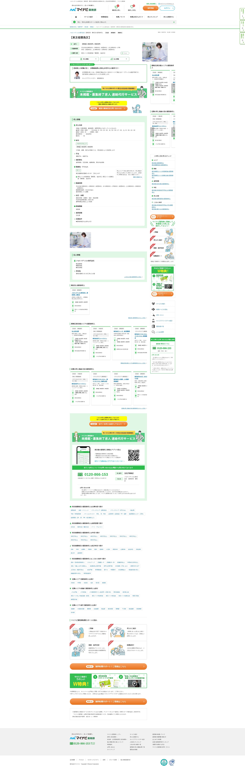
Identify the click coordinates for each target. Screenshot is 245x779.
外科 (77, 549)
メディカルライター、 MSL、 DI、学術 (95, 514)
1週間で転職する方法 (158, 744)
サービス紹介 (88, 17)
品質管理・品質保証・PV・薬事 (117, 514)
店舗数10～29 (110, 562)
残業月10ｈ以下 (135, 566)
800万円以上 (93, 540)
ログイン (167, 8)
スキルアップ (91, 562)
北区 (91, 582)
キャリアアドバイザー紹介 (137, 739)
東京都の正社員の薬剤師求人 (160, 184)
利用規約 (109, 744)
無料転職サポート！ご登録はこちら (106, 666)
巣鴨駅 (117, 609)
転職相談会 (104, 17)
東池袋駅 (131, 609)
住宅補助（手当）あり (121, 566)
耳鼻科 (90, 549)
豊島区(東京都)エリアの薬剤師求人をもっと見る (133, 363)
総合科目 (130, 549)
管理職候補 (98, 569)
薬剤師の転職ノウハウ (158, 734)
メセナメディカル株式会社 (77, 32)
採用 (104, 760)
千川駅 (124, 609)
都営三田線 (136, 596)
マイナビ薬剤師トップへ (114, 734)
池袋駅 (73, 609)
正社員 (73, 527)
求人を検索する (169, 17)
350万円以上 (84, 536)
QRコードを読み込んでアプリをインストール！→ (110, 461)
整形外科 (115, 549)
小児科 (108, 549)
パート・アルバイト (97, 527)
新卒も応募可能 (108, 566)
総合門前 (89, 569)
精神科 (101, 549)
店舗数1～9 (101, 562)
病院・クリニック (84, 510)
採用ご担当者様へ (151, 3)
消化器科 (138, 549)
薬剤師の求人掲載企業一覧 (137, 747)
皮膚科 (83, 549)
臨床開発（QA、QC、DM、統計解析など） (83, 517)
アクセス (125, 53)
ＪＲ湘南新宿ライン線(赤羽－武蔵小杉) (100, 592)
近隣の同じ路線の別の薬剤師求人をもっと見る (133, 408)
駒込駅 (103, 609)
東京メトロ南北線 (111, 596)
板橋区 (104, 582)
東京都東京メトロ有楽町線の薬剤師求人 (162, 172)
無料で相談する (137, 177)
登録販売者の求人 (134, 569)
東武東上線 (126, 592)
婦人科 (73, 553)
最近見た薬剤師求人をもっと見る (137, 318)
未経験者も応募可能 (95, 566)
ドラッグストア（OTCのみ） (118, 510)
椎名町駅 (110, 609)
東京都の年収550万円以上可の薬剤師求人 (162, 206)
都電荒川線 (74, 599)
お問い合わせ (111, 747)
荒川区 (97, 582)
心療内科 (122, 549)
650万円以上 (74, 540)
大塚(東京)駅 (80, 609)
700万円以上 (84, 540)
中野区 (79, 582)
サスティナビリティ (93, 760)
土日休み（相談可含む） (78, 569)
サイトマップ (111, 749)
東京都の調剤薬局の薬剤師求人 (161, 198)
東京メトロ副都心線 (124, 596)
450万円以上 (103, 536)
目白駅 (73, 612)
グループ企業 (113, 760)
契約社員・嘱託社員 (83, 527)
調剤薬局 (73, 510)
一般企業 (131, 510)
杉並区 (86, 582)
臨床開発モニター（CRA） (136, 514)
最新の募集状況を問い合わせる (106, 108)
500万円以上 (113, 536)
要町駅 (89, 609)
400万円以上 (93, 536)
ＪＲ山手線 (74, 592)
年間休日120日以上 (132, 562)
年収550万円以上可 (82, 143)
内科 (72, 549)
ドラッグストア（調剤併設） (99, 510)
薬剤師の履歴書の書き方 (159, 737)
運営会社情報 (133, 749)
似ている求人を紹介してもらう (106, 424)
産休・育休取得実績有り (78, 562)
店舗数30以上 (121, 562)
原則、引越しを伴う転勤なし (79, 566)
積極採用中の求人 (76, 573)
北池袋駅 (96, 609)
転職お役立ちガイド (136, 17)
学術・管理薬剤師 (76, 514)
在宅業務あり (122, 569)
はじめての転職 (156, 739)
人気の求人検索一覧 (135, 744)
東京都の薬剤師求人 (158, 163)
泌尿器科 (79, 553)
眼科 (95, 549)
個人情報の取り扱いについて (115, 742)
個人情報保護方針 (126, 760)
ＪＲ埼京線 (83, 592)
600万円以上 (132, 536)
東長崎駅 (138, 609)
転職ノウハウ (120, 17)
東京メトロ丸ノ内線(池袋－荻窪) (80, 596)
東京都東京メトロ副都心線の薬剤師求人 (162, 176)
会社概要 (72, 760)
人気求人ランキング (135, 742)
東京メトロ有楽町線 (97, 596)
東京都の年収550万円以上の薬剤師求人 (162, 191)
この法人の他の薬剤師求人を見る (132, 277)
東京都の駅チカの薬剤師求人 (160, 209)
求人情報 (86, 59)
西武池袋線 (117, 592)
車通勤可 (113, 569)
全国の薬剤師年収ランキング (160, 742)
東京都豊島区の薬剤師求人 (160, 165)
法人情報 (116, 59)
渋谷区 (73, 582)
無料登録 (151, 8)
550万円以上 (123, 536)
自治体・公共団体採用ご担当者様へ (117, 739)
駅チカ (78, 170)
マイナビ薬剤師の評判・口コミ (161, 747)
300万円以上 (74, 536)
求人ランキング (153, 17)
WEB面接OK (87, 573)
